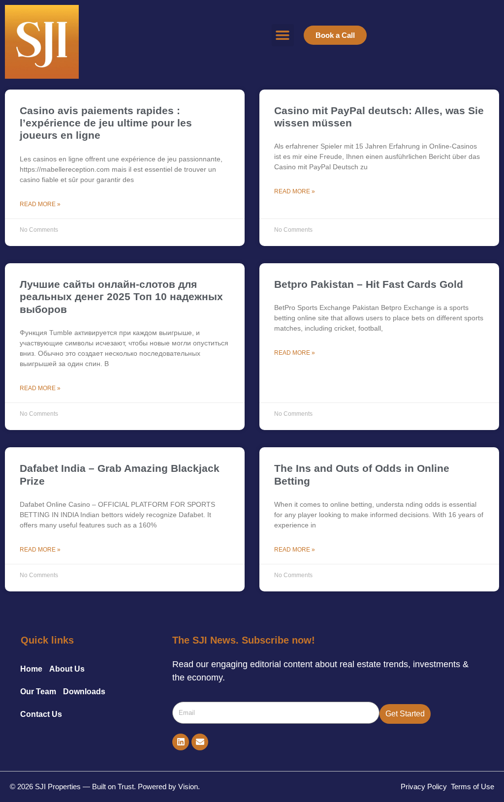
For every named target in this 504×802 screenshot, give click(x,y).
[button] (283, 35)
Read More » (40, 204)
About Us (67, 669)
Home (31, 669)
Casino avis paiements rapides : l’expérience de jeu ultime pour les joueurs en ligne (106, 123)
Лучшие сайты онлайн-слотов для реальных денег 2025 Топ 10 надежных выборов (121, 296)
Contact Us (41, 714)
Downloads (84, 691)
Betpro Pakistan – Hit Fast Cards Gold (368, 284)
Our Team (38, 691)
